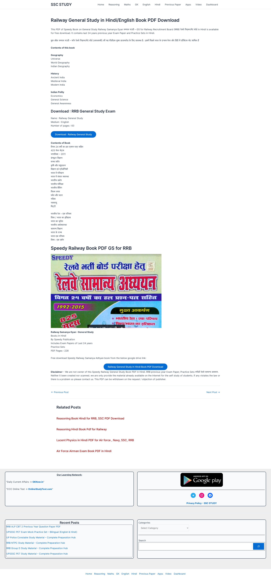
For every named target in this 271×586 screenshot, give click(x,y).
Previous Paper (173, 4)
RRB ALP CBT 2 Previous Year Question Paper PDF (33, 526)
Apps (188, 4)
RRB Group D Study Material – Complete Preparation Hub (37, 548)
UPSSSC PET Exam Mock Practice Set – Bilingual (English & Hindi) (41, 532)
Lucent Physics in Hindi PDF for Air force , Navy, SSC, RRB (95, 440)
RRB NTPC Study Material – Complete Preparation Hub (35, 542)
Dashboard (212, 4)
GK (136, 4)
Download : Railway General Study (73, 134)
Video (198, 4)
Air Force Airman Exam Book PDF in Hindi (84, 451)
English (146, 4)
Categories (144, 522)
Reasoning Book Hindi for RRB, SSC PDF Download (90, 418)
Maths (127, 4)
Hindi (157, 4)
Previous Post (60, 392)
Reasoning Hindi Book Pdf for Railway (81, 429)
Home (101, 4)
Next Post (213, 392)
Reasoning (114, 4)
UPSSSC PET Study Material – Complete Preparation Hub (37, 553)
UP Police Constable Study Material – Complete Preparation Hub (41, 537)
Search (142, 540)
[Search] (258, 546)
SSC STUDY (61, 4)
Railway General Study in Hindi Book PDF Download (135, 366)
